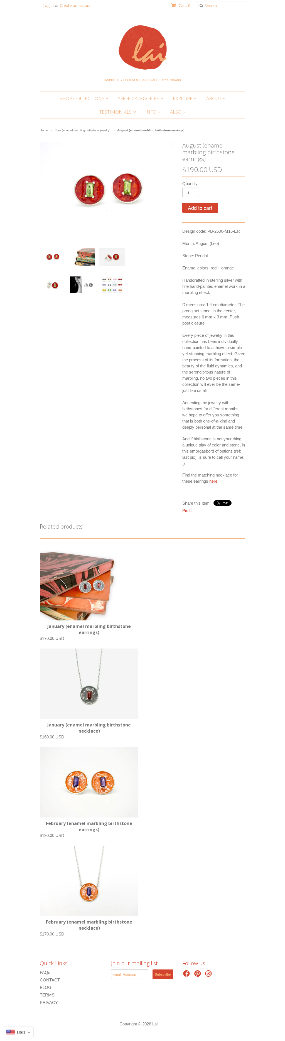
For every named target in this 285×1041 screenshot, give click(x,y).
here (213, 481)
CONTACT (50, 980)
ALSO (176, 112)
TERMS (47, 995)
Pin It (186, 510)
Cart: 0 (184, 5)
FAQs (45, 972)
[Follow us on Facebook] (187, 975)
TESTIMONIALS (116, 112)
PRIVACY (49, 1002)
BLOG (45, 987)
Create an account (76, 5)
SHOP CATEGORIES (139, 98)
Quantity (190, 183)
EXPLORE (183, 98)
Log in (48, 5)
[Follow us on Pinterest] (198, 975)
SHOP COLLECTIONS (82, 98)
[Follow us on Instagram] (209, 975)
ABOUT (214, 98)
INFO (151, 112)
